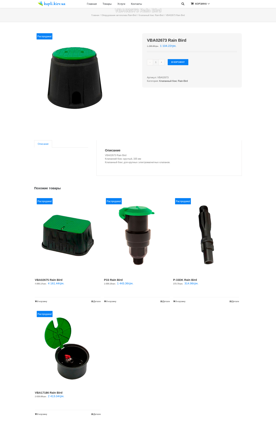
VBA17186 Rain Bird (48, 392)
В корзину (178, 62)
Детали (97, 301)
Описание (43, 144)
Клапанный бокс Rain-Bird (173, 81)
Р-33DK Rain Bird (185, 279)
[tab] (43, 143)
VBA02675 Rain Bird (48, 279)
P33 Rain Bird (113, 279)
